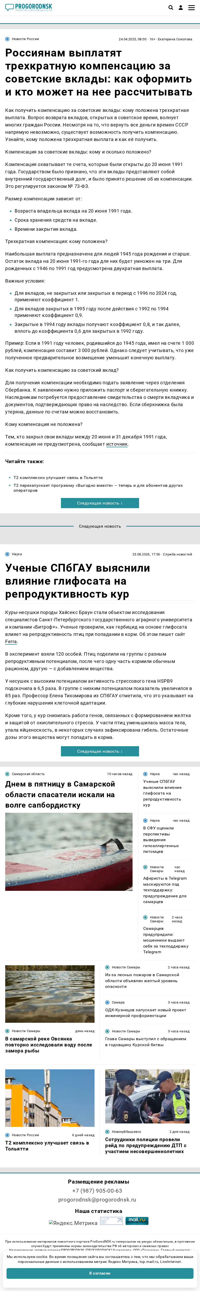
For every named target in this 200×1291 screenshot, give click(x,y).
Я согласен (100, 1273)
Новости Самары (157, 869)
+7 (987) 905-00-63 (97, 1191)
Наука (17, 554)
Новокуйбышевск (126, 1132)
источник (117, 444)
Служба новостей (177, 554)
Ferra (11, 641)
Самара (118, 1002)
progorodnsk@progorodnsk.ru (97, 1200)
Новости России (25, 39)
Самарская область (28, 774)
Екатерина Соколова (175, 39)
